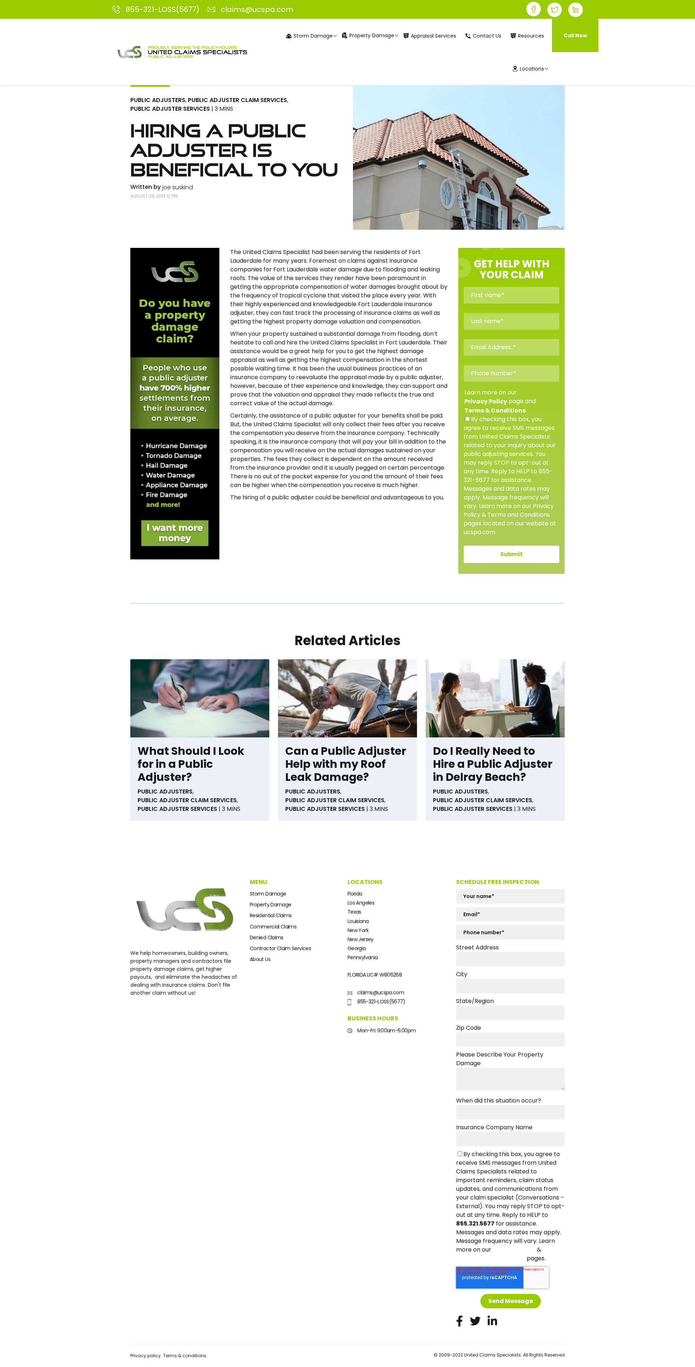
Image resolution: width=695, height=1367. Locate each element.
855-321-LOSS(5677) (380, 1001)
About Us (260, 959)
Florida (355, 893)
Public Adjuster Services (170, 109)
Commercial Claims (273, 926)
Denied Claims (266, 937)
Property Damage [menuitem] (371, 35)
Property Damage (270, 904)
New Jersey (361, 939)
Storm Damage (268, 893)
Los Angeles (361, 902)
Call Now (575, 35)
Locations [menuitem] (532, 68)
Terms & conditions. (185, 1356)
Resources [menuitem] (531, 35)
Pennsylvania (363, 957)
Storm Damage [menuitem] (313, 35)
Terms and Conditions (490, 1258)
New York (358, 930)
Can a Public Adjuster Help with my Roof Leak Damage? (345, 764)
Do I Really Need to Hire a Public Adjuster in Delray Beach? (492, 764)
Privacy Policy (485, 401)
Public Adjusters (157, 100)
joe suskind (177, 187)
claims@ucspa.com (380, 992)
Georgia (357, 948)
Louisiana (358, 921)
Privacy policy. (146, 1356)
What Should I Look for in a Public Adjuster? (191, 764)
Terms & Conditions (495, 410)
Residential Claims (270, 915)
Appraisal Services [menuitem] (433, 35)
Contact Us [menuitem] (487, 35)
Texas (354, 911)
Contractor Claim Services (280, 948)
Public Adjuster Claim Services (237, 100)
